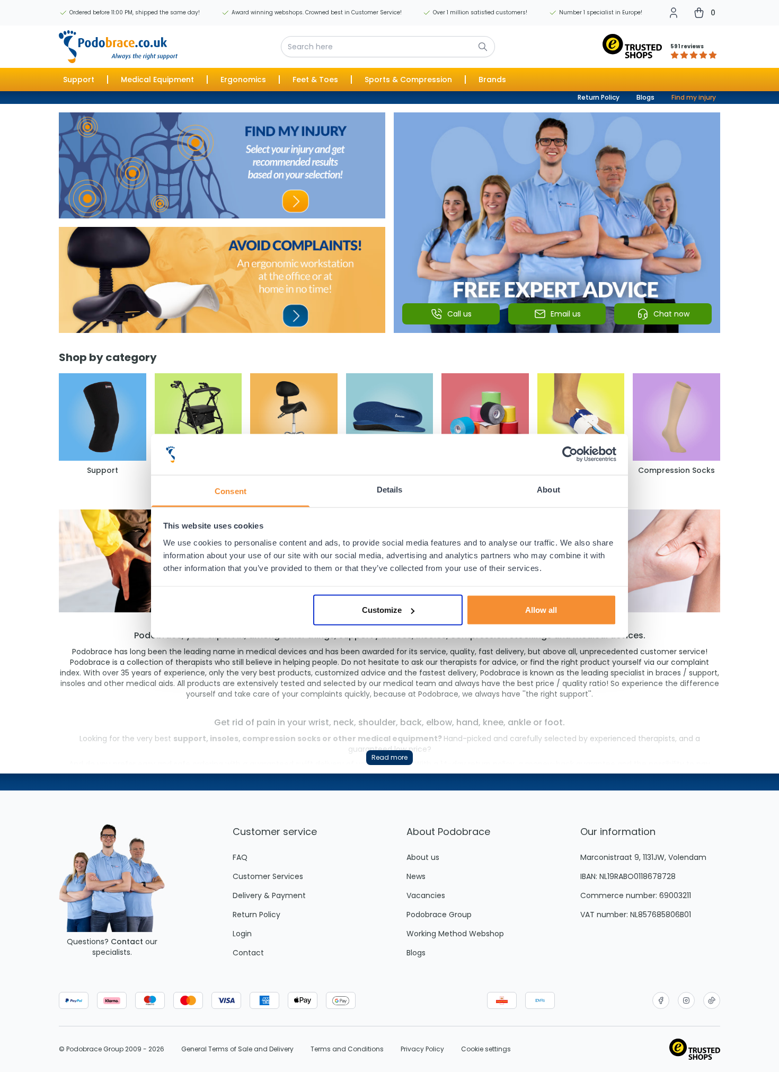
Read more (389, 757)
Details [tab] (390, 489)
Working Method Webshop (455, 933)
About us (422, 857)
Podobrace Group (439, 914)
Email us (566, 314)
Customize (382, 609)
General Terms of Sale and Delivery (237, 1049)
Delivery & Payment (269, 895)
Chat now (671, 314)
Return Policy (598, 97)
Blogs (645, 97)
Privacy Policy (422, 1049)
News (416, 876)
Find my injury (693, 97)
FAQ (240, 857)
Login (242, 933)
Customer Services (268, 876)
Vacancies (425, 895)
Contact (127, 941)
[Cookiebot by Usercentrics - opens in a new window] (570, 454)
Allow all (541, 609)
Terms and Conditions (347, 1049)
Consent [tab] (230, 490)
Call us (459, 314)
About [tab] (548, 489)
